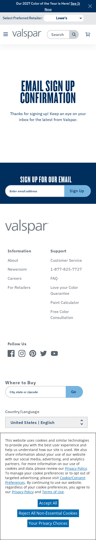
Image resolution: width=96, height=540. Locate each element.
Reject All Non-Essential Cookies (48, 513)
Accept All (48, 503)
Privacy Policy (76, 468)
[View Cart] (88, 34)
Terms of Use (53, 491)
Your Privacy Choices (48, 523)
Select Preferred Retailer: (23, 18)
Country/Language (22, 411)
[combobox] (58, 34)
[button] (5, 34)
